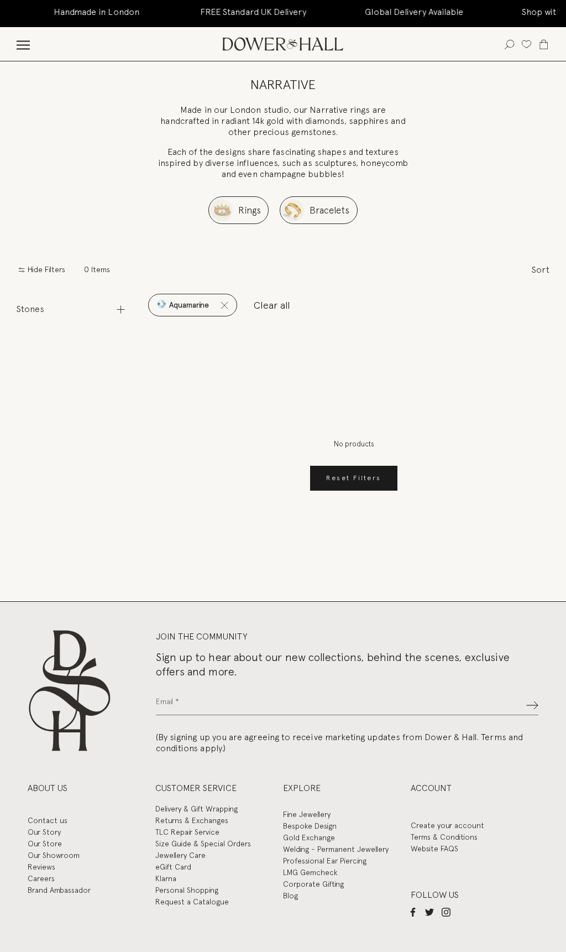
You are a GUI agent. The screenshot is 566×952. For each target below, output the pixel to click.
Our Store (45, 843)
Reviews (41, 866)
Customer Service (196, 788)
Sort (540, 269)
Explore (302, 788)
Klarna (165, 878)
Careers (41, 878)
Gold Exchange (309, 837)
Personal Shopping (186, 890)
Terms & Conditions (444, 837)
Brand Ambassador (59, 890)
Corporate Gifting (313, 884)
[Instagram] (446, 911)
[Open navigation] (23, 44)
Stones (30, 309)
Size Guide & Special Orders (203, 843)
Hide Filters (45, 270)
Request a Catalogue (192, 901)
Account (431, 788)
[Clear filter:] (224, 305)
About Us (47, 788)
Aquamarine (188, 304)
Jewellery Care (180, 855)
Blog (290, 895)
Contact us (47, 820)
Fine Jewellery (307, 814)
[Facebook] (412, 911)
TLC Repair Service (187, 832)
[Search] (509, 44)
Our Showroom (54, 855)
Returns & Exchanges (191, 820)
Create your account (447, 825)
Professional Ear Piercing (324, 860)
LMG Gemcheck (310, 872)
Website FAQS (434, 848)
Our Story (44, 832)
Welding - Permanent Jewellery (336, 849)
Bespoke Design (310, 825)
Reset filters (353, 478)
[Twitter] (429, 911)
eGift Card (173, 866)
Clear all (272, 305)
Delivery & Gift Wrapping (196, 808)
